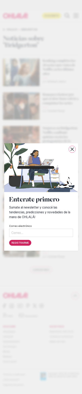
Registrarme (20, 242)
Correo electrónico (20, 225)
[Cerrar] (71, 149)
